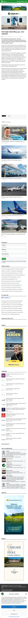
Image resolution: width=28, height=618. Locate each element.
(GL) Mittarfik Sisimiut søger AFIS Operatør (15, 383)
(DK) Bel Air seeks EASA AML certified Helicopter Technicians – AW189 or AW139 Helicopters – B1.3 (16, 409)
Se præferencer (14, 614)
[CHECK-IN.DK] (14, 14)
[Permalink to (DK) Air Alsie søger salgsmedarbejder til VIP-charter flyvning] (3, 401)
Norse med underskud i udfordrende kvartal (10, 287)
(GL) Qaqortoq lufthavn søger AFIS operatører (15, 378)
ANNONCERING (9, 3)
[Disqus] (14, 97)
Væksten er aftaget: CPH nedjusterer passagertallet (12, 271)
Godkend (14, 606)
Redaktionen (6, 36)
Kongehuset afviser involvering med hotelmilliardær (12, 301)
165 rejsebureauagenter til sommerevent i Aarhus (11, 306)
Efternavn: (4, 249)
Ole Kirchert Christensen (6, 590)
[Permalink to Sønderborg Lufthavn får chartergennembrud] (14, 158)
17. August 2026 (22, 481)
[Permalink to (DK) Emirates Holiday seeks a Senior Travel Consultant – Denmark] (3, 417)
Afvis (14, 610)
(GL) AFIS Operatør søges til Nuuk (13, 388)
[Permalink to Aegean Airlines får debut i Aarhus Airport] (14, 195)
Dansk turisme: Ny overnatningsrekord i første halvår (12, 312)
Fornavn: (4, 245)
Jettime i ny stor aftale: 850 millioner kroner (11, 215)
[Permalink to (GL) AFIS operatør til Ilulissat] (3, 396)
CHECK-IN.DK (9, 464)
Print (22, 36)
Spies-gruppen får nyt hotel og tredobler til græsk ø (11, 308)
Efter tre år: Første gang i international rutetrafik (10, 481)
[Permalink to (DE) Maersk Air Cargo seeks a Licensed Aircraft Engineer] (3, 431)
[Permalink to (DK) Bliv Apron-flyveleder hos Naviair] (3, 441)
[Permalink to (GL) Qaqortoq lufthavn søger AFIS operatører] (3, 382)
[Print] (20, 36)
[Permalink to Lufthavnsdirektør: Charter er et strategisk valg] (14, 140)
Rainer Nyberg (9, 475)
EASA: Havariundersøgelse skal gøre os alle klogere (11, 289)
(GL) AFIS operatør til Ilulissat (12, 393)
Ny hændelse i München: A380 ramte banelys (10, 285)
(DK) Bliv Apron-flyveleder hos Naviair (13, 438)
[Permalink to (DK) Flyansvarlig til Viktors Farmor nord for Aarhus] (3, 377)
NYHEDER (11, 36)
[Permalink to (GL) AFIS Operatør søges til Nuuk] (3, 391)
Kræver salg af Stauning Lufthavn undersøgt (10, 281)
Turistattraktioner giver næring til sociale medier (11, 302)
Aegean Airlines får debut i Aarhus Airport (10, 197)
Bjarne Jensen (9, 458)
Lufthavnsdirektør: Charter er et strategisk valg (12, 141)
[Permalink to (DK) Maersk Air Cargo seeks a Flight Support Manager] (3, 436)
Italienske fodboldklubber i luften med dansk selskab (12, 275)
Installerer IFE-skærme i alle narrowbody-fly (10, 283)
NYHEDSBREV (15, 3)
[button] (26, 594)
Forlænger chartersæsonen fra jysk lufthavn (11, 178)
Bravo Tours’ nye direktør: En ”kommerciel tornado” (11, 310)
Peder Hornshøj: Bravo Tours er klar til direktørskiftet (12, 304)
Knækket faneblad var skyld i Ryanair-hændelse (14, 461)
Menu (5, 1)
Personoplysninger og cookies (14, 616)
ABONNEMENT (3, 3)
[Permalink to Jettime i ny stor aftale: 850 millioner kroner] (14, 214)
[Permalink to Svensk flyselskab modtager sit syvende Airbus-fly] (14, 232)
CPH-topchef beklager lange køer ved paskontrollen (12, 269)
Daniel (7, 451)
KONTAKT (25, 3)
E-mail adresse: (5, 253)
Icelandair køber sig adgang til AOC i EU (9, 279)
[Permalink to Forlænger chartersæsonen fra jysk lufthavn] (14, 177)
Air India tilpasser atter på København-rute (10, 277)
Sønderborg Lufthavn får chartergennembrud (11, 160)
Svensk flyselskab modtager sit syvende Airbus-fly (13, 234)
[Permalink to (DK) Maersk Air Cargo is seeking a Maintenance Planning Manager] (3, 426)
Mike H (7, 483)
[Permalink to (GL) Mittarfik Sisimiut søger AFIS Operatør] (3, 386)
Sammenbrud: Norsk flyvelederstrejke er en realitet (11, 273)
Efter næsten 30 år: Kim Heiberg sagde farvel (10, 314)
